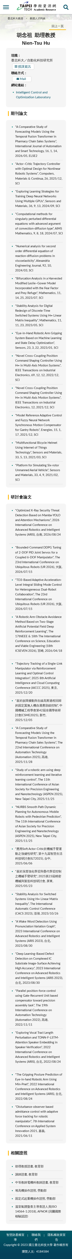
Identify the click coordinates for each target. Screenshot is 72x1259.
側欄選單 (6, 8)
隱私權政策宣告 (57, 1237)
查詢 (66, 8)
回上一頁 (58, 26)
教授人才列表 (37, 18)
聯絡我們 (36, 1237)
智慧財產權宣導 (15, 1237)
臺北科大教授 (15, 18)
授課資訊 (24, 66)
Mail (23, 79)
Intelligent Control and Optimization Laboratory (33, 95)
